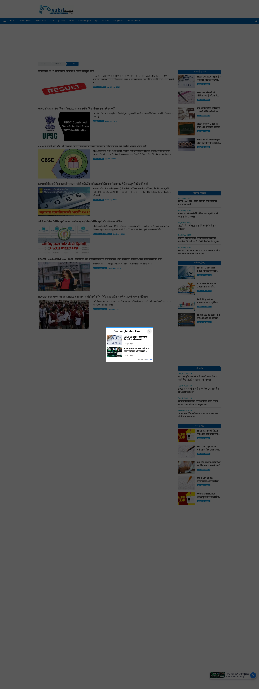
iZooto (149, 360)
